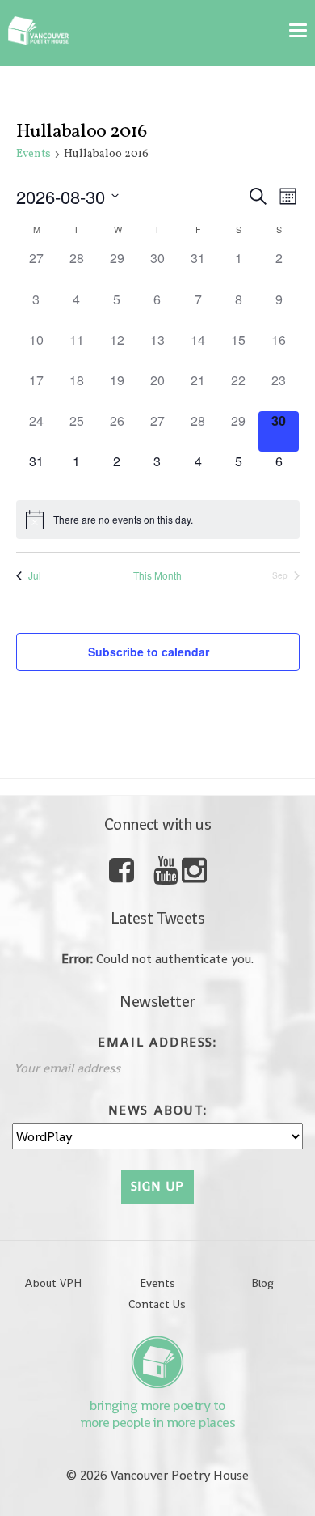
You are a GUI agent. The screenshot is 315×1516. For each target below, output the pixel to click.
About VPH (53, 1283)
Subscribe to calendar (148, 651)
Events (33, 154)
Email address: (157, 1042)
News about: (158, 1110)
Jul (34, 575)
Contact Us (157, 1304)
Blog (262, 1283)
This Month (157, 575)
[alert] (158, 519)
